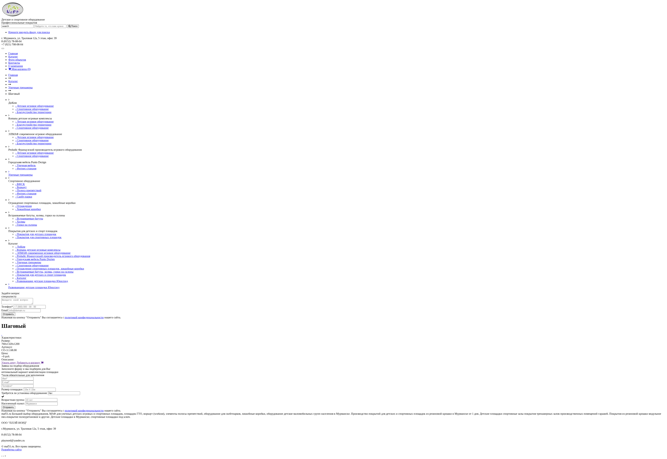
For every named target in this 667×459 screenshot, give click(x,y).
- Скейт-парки (23, 196)
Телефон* (7, 306)
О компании (15, 65)
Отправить (8, 314)
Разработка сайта (11, 449)
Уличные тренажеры (20, 87)
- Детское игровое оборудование (34, 105)
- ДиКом (20, 246)
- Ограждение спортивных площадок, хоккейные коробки (49, 268)
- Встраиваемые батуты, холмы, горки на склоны (44, 271)
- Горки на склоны (26, 224)
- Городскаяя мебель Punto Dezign (35, 259)
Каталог (13, 56)
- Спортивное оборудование (32, 109)
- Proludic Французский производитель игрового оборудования (52, 256)
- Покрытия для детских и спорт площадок (40, 274)
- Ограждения (23, 206)
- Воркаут (21, 187)
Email (4, 310)
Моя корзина (21, 69)
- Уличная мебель (25, 165)
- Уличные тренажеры (28, 262)
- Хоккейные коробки (28, 209)
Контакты (14, 62)
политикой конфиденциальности (84, 317)
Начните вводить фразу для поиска (29, 32)
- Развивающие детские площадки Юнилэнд (41, 281)
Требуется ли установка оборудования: (24, 393)
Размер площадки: (12, 389)
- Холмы (20, 221)
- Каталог (20, 278)
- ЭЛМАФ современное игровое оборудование (43, 252)
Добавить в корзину (29, 362)
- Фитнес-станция (25, 168)
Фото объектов (17, 59)
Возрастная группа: (12, 399)
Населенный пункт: (13, 403)
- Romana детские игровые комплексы (37, 249)
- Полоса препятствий (28, 190)
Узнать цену (8, 362)
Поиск (74, 26)
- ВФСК (20, 184)
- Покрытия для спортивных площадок (38, 237)
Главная (13, 53)
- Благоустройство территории (33, 112)
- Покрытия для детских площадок (35, 234)
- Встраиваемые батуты (29, 218)
